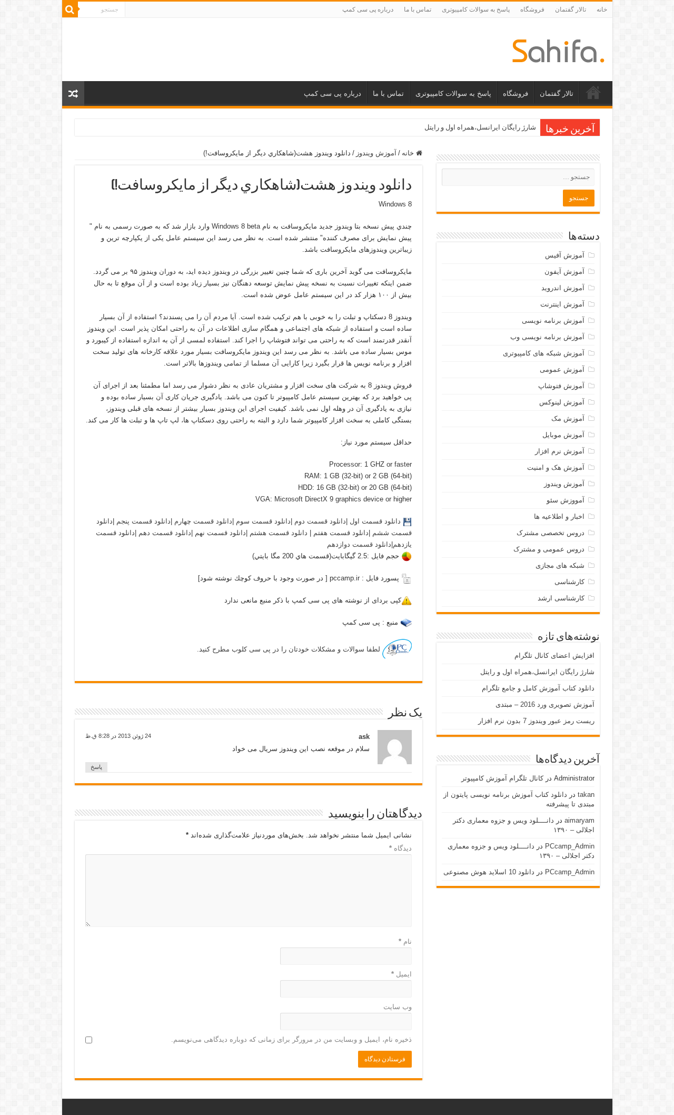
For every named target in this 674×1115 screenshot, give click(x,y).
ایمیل (401, 974)
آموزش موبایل (563, 435)
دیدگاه (400, 848)
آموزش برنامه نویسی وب (547, 337)
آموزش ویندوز (376, 153)
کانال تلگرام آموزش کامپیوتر (502, 778)
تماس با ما (417, 9)
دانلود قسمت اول (374, 521)
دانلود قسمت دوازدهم (359, 544)
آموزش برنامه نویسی (553, 320)
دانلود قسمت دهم (163, 533)
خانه (602, 9)
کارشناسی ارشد (561, 598)
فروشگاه (532, 9)
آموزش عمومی (562, 369)
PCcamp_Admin (569, 846)
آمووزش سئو (565, 500)
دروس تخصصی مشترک (550, 533)
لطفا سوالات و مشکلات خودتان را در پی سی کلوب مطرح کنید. (289, 649)
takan (586, 794)
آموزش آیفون (564, 271)
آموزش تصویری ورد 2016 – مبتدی (544, 704)
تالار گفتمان (570, 9)
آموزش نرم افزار (559, 451)
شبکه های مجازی (560, 565)
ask (364, 737)
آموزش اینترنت (562, 304)
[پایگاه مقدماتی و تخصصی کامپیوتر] (558, 49)
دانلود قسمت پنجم (142, 521)
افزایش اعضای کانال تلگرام (554, 655)
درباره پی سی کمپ (367, 9)
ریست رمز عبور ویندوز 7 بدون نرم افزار (536, 721)
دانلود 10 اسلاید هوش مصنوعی (488, 872)
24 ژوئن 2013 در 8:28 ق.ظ (118, 736)
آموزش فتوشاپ (561, 386)
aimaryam (579, 820)
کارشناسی (569, 582)
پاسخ (96, 767)
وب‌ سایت (397, 1007)
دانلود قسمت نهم (219, 533)
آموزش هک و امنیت (555, 467)
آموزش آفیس (564, 255)
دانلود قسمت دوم (319, 521)
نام (405, 941)
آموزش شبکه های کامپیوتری (543, 353)
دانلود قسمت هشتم (277, 533)
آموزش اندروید (562, 288)
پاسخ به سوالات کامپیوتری (476, 9)
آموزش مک (567, 418)
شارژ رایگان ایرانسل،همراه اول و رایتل (480, 127)
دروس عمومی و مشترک (548, 549)
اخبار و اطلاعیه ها (559, 516)
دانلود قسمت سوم (262, 521)
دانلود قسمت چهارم (202, 521)
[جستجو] (70, 9)
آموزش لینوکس (561, 402)
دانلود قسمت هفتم (341, 533)
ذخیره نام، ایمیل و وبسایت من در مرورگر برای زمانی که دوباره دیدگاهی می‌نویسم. (291, 1039)
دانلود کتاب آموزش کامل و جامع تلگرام (538, 688)
